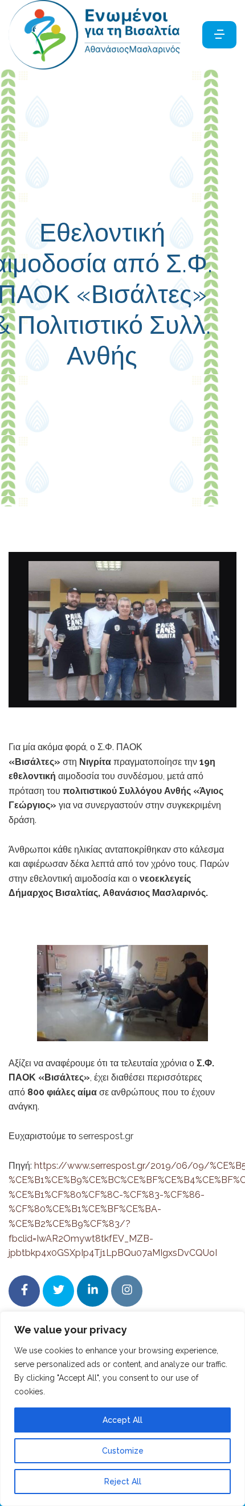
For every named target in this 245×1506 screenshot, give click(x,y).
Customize (123, 1450)
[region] (122, 1408)
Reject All (122, 1481)
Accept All (122, 1420)
